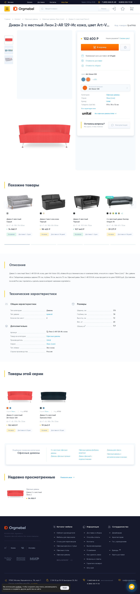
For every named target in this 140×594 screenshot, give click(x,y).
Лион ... (13, 411)
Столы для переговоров (66, 541)
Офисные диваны (112, 95)
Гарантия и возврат (94, 563)
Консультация (121, 125)
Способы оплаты (93, 537)
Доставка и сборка (94, 533)
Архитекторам (117, 537)
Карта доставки (118, 555)
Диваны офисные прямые (60, 456)
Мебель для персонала (66, 537)
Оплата (29, 2)
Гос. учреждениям (119, 541)
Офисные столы (63, 550)
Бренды (116, 550)
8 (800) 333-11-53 (93, 584)
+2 (122, 213)
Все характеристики (88, 108)
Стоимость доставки (94, 61)
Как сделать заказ (94, 555)
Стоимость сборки (93, 66)
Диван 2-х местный (14, 416)
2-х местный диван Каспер (118, 220)
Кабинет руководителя (66, 533)
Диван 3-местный (14, 220)
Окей (65, 588)
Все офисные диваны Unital (105, 113)
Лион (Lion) (110, 98)
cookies (18, 587)
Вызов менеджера (94, 546)
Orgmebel (15, 528)
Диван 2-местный (80, 220)
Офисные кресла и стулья (67, 546)
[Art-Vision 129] (88, 79)
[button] (7, 204)
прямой (49, 314)
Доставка (41, 2)
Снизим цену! (124, 38)
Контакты (53, 2)
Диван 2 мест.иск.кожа (49, 220)
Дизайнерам (117, 533)
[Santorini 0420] (83, 79)
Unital (108, 101)
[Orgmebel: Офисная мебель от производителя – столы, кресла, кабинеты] (23, 9)
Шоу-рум (90, 568)
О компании (91, 550)
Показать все (66, 477)
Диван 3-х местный (48, 416)
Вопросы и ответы (94, 559)
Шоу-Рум (64, 2)
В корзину (101, 47)
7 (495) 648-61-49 (93, 580)
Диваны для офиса (114, 450)
